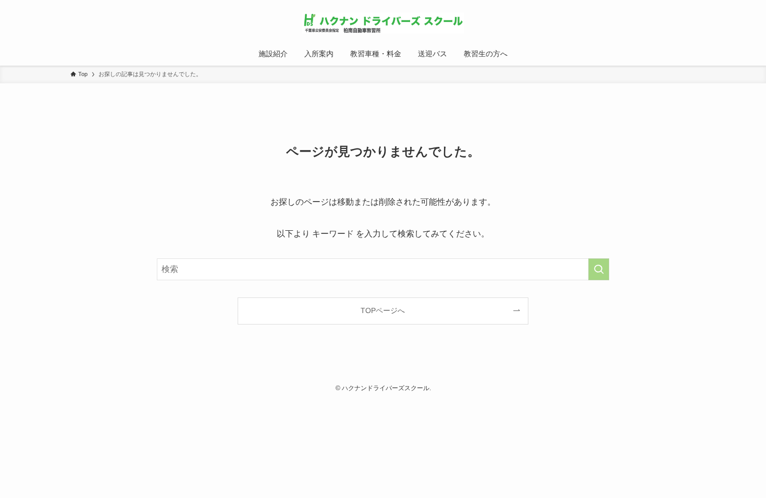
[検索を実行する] (598, 269)
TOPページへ (383, 310)
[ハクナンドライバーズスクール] (383, 23)
